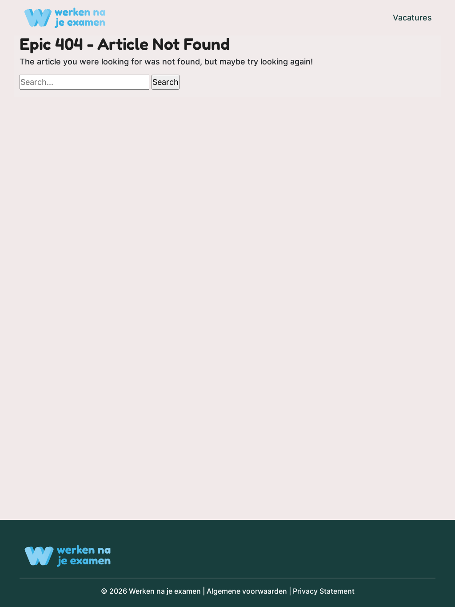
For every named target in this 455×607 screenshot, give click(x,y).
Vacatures (412, 17)
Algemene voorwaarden (247, 591)
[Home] (65, 18)
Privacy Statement (324, 591)
